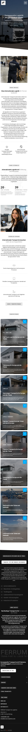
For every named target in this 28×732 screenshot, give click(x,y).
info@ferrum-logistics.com (8, 718)
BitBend (10, 730)
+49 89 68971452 (5, 716)
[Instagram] (2, 727)
